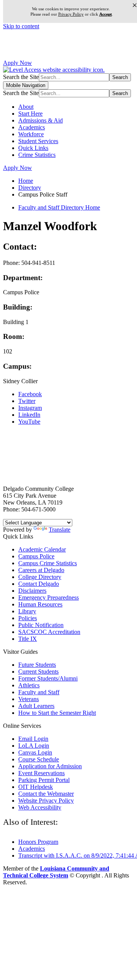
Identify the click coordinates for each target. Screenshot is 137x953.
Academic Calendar (42, 549)
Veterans (28, 699)
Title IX (27, 638)
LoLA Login (33, 745)
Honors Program (38, 842)
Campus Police (36, 556)
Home (25, 180)
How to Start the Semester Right (57, 713)
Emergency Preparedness (48, 597)
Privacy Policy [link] (71, 14)
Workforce (31, 134)
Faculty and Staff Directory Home (59, 207)
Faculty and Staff (38, 692)
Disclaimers (32, 590)
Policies (27, 618)
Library (27, 611)
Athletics (29, 685)
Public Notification (41, 625)
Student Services (38, 141)
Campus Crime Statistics (47, 563)
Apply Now (17, 63)
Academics (31, 127)
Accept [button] (105, 14)
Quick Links (33, 148)
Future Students (37, 664)
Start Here (30, 113)
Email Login (33, 738)
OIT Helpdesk (35, 787)
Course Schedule (38, 759)
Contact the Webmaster (46, 793)
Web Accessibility (39, 807)
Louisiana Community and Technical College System (56, 872)
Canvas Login (35, 752)
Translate (59, 529)
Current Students (38, 671)
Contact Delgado (38, 584)
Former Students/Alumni (48, 678)
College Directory (39, 577)
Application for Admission (50, 766)
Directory (29, 187)
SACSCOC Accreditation (49, 632)
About (25, 106)
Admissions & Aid (40, 120)
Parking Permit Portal (44, 780)
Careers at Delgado (41, 570)
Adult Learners (36, 706)
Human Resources (40, 604)
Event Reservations (41, 773)
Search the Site (21, 77)
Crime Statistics (37, 155)
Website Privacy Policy (46, 800)
